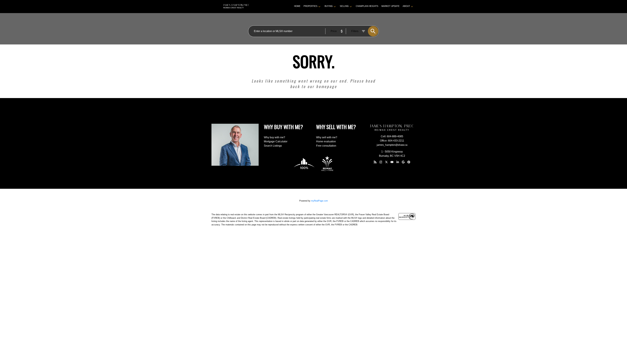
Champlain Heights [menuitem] (367, 6)
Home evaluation (326, 141)
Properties (310, 6)
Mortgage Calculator (275, 141)
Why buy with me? (274, 137)
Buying (329, 6)
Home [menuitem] (297, 6)
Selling (344, 6)
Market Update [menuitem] (390, 6)
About (406, 6)
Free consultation (326, 145)
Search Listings (273, 145)
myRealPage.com (319, 201)
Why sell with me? (326, 137)
